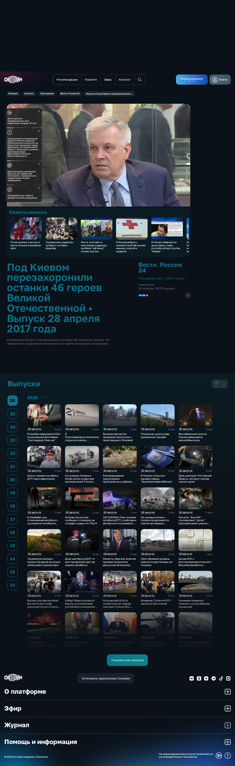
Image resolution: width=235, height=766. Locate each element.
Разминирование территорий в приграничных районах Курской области (117, 480)
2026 (44, 397)
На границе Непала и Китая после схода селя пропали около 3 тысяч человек (79, 480)
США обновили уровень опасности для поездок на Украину (156, 562)
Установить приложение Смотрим (106, 678)
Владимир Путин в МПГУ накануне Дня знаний (156, 602)
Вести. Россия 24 (70, 93)
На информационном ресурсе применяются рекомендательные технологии (186, 756)
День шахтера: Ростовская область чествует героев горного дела (195, 478)
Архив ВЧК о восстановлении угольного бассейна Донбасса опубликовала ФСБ (195, 563)
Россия (180, 278)
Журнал (16, 725)
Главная (13, 93)
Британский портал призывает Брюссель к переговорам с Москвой (118, 437)
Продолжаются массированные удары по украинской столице (43, 645)
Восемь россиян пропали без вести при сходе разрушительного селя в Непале (42, 605)
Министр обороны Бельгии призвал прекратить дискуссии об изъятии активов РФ (119, 563)
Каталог (29, 93)
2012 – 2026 (164, 278)
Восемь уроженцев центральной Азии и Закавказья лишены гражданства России (153, 647)
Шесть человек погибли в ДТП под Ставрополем (42, 477)
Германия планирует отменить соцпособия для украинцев (194, 603)
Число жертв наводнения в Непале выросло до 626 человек (195, 645)
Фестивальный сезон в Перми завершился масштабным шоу (193, 437)
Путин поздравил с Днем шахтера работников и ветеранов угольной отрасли (118, 647)
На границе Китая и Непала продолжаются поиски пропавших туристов (155, 522)
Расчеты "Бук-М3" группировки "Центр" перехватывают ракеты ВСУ (193, 522)
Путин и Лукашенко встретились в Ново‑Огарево (77, 645)
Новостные (146, 284)
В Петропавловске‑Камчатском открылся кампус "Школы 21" (83, 438)
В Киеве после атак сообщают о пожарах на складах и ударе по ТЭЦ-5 (81, 520)
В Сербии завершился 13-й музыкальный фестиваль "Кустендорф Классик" (43, 437)
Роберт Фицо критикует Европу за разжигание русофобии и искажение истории (80, 605)
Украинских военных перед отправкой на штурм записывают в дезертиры (43, 562)
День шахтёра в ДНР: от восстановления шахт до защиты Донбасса (80, 562)
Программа (47, 93)
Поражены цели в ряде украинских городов (155, 435)
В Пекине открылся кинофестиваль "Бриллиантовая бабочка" (157, 478)
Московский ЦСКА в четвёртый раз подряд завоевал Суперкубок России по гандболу (117, 605)
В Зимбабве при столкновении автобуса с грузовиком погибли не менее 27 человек (42, 522)
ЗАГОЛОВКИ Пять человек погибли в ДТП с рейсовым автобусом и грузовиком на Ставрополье (119, 522)
